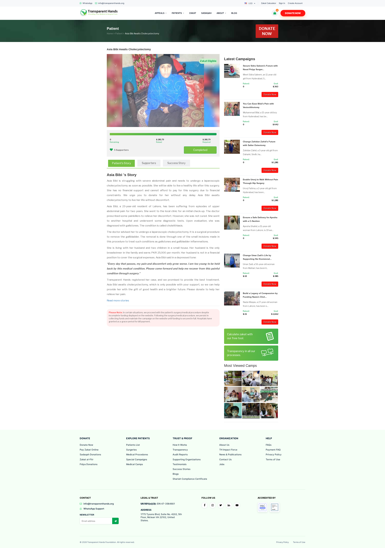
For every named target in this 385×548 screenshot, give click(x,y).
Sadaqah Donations (90, 454)
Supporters (149, 163)
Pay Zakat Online (89, 449)
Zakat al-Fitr (86, 459)
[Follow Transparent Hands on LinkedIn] (229, 505)
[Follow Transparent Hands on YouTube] (237, 505)
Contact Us (225, 459)
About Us (224, 444)
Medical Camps (134, 464)
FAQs (268, 444)
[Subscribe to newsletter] (115, 521)
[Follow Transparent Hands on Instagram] (213, 505)
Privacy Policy (274, 454)
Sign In (282, 3)
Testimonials (179, 464)
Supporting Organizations (187, 459)
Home (110, 33)
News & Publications (230, 454)
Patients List (133, 444)
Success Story (176, 163)
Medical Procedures (137, 454)
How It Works (180, 444)
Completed (200, 150)
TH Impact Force (228, 449)
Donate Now (293, 13)
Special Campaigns (136, 459)
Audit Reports (180, 454)
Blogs (176, 473)
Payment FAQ (273, 449)
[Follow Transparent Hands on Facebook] (205, 505)
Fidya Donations (88, 464)
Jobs (221, 464)
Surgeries (131, 449)
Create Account (295, 3)
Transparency (180, 449)
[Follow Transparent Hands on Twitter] (221, 505)
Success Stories (181, 469)
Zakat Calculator (268, 3)
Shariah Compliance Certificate (190, 478)
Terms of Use (273, 459)
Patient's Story (121, 163)
